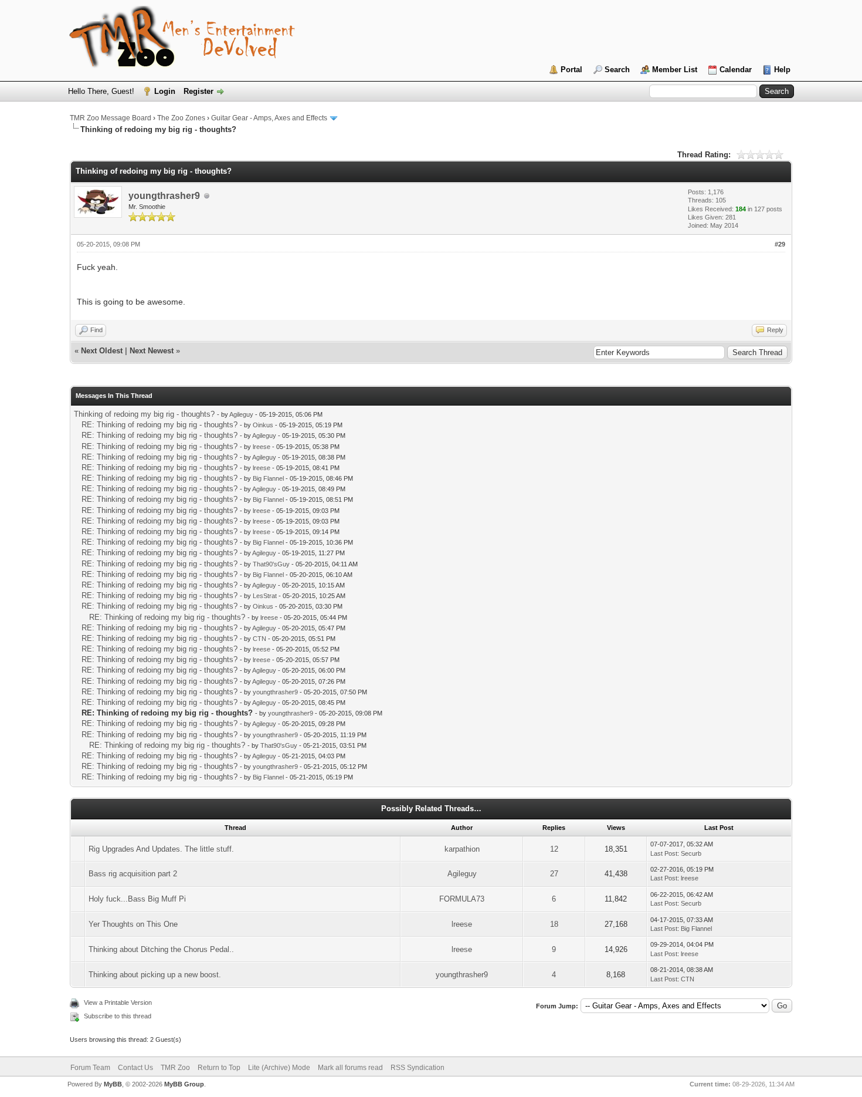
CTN (259, 638)
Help (782, 69)
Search (617, 69)
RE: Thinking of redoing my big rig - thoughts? (159, 424)
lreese (261, 446)
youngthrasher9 (164, 196)
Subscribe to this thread (117, 1016)
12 (554, 849)
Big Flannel (268, 478)
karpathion (462, 849)
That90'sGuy (271, 564)
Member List (674, 69)
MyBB (113, 1084)
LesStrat (265, 595)
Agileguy (241, 414)
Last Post (663, 853)
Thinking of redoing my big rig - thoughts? (144, 414)
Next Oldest (102, 350)
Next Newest (152, 350)
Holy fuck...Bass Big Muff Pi (137, 899)
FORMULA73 (461, 899)
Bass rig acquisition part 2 (133, 873)
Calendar (736, 69)
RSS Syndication (417, 1068)
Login (164, 91)
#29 (780, 244)
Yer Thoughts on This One (133, 924)
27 (554, 873)
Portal (571, 69)
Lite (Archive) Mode (279, 1068)
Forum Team (90, 1068)
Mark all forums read (350, 1068)
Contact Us (135, 1068)
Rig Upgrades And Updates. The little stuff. (161, 849)
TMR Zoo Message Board (110, 118)
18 (554, 924)
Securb (691, 853)
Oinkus (263, 424)
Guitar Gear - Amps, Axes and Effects (269, 118)
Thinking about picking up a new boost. (155, 974)
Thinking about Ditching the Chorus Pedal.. (161, 949)
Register (198, 91)
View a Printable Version (118, 1002)
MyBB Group (184, 1084)
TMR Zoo (175, 1068)
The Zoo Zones (181, 118)
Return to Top (219, 1068)
